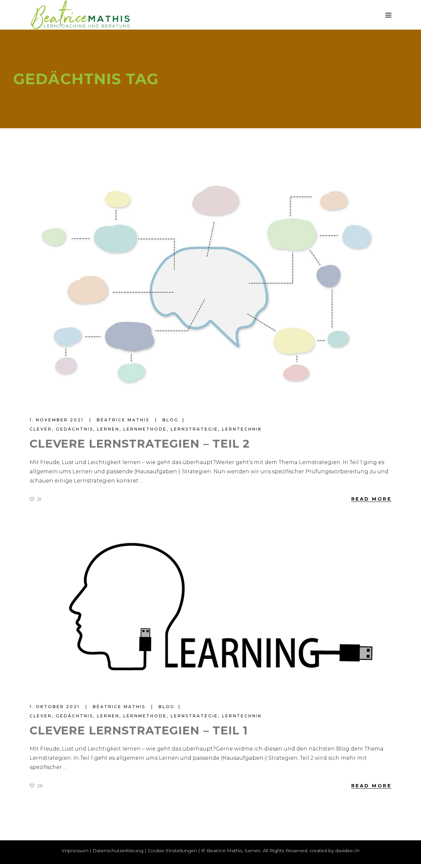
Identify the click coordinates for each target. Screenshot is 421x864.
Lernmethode (145, 429)
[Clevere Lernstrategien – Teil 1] (210, 608)
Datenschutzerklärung (118, 850)
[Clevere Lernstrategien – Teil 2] (210, 290)
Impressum (75, 850)
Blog (170, 419)
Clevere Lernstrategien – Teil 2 (140, 444)
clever (41, 429)
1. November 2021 (58, 419)
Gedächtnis (74, 429)
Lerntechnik (242, 429)
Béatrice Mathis (124, 419)
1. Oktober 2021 (56, 706)
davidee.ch (347, 850)
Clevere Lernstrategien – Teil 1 (139, 730)
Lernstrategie (194, 429)
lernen (108, 429)
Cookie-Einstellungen (172, 850)
